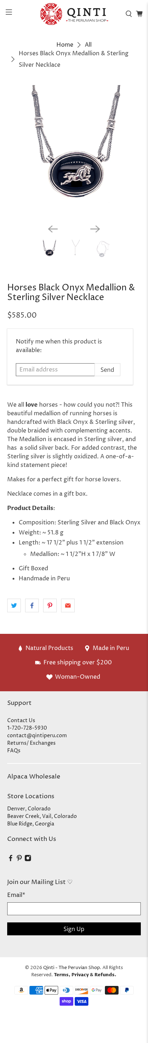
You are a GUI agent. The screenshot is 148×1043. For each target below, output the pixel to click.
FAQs (13, 750)
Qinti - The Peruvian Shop (71, 967)
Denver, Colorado (29, 808)
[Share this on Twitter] (14, 605)
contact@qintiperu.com (37, 735)
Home (64, 45)
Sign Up (74, 929)
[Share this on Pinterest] (50, 605)
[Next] (95, 229)
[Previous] (52, 229)
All (88, 45)
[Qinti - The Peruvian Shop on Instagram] (27, 859)
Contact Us (21, 720)
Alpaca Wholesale (33, 776)
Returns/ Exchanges (31, 743)
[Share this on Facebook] (32, 605)
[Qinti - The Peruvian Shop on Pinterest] (19, 859)
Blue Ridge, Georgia (30, 823)
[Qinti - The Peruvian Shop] (74, 14)
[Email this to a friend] (68, 605)
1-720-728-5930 (27, 728)
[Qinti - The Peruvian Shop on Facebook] (10, 859)
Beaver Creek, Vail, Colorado (42, 816)
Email (16, 895)
